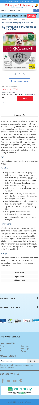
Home (4, 19)
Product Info (19, 115)
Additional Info (19, 280)
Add (25, 98)
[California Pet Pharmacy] (22, 6)
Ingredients (19, 276)
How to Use (19, 272)
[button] (19, 94)
